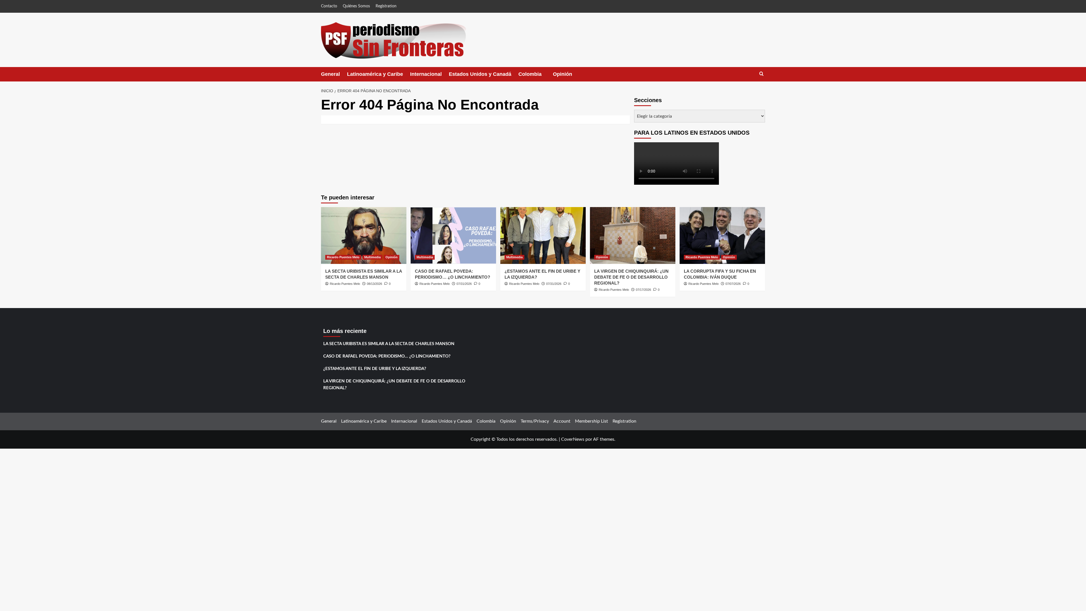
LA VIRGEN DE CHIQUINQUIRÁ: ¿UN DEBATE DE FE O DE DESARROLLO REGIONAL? (631, 277)
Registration (386, 6)
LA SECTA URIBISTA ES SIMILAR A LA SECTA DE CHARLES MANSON (388, 344)
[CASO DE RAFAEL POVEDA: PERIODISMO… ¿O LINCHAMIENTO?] (453, 235)
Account (561, 421)
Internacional (426, 74)
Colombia (535, 76)
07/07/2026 (733, 283)
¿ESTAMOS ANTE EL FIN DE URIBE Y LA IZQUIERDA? (374, 369)
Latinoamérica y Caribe (375, 74)
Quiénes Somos (356, 6)
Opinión (568, 76)
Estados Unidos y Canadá (480, 74)
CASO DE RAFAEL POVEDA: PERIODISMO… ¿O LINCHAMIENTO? (387, 356)
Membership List (591, 421)
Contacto (329, 6)
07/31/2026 (464, 283)
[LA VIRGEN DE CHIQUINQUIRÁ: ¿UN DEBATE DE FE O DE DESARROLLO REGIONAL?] (632, 235)
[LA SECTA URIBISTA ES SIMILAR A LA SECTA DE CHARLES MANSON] (363, 235)
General (330, 74)
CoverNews (572, 439)
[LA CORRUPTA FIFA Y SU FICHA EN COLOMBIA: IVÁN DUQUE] (722, 235)
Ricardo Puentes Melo (343, 257)
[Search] (761, 74)
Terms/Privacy (535, 421)
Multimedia (372, 257)
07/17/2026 (643, 289)
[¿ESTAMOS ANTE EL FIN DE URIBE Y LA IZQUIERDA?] (543, 235)
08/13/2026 (374, 283)
